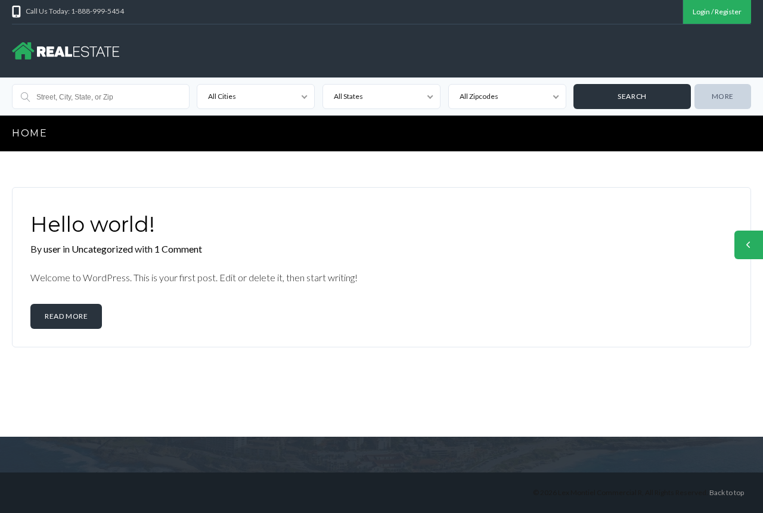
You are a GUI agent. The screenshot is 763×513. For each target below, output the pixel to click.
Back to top (726, 492)
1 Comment (178, 248)
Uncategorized (103, 248)
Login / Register (717, 11)
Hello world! (92, 224)
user (52, 248)
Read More (66, 316)
